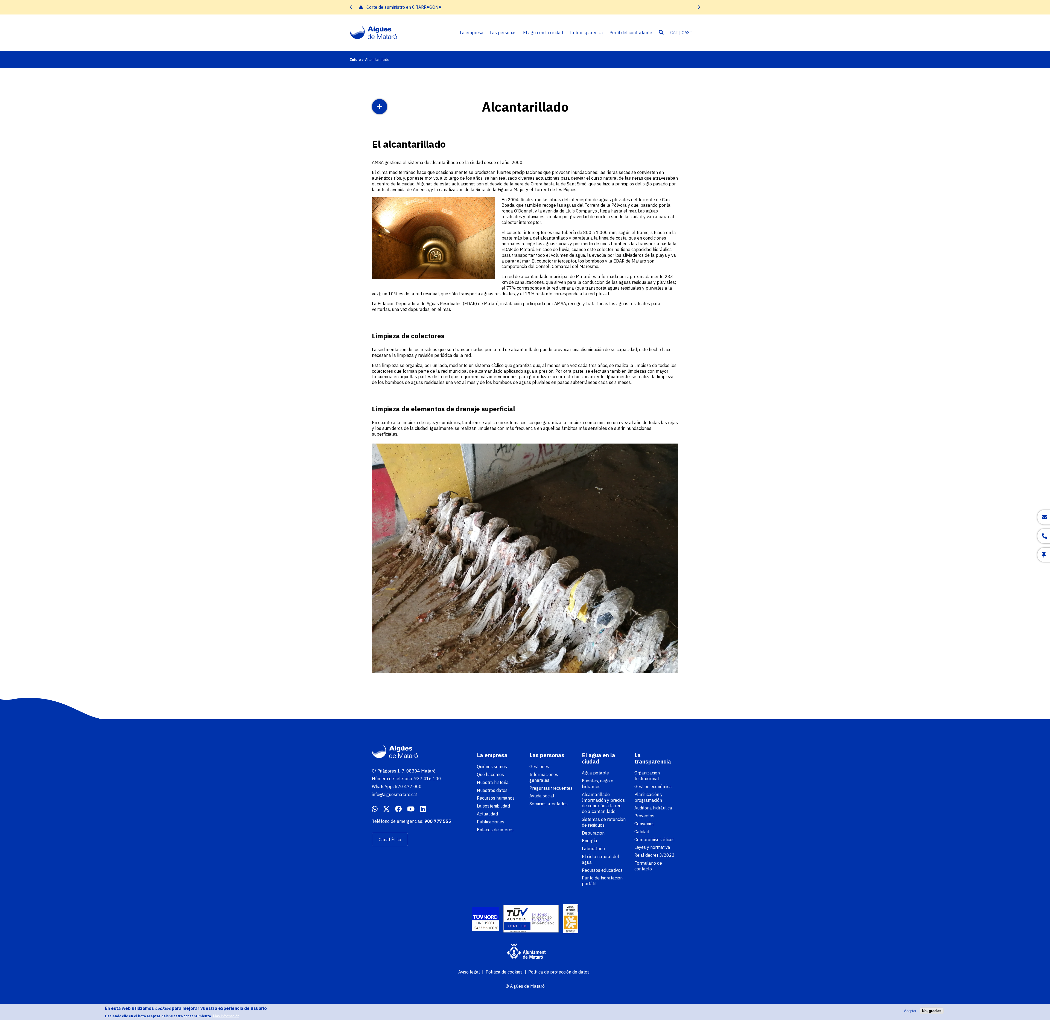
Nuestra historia (493, 782)
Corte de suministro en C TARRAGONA (403, 7)
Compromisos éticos (654, 839)
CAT (674, 32)
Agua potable (595, 773)
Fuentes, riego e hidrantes (597, 783)
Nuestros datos (492, 790)
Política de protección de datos (559, 972)
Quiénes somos (492, 766)
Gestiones (539, 766)
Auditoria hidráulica (653, 808)
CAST (687, 32)
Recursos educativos (602, 870)
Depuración (593, 833)
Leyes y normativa (652, 847)
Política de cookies (504, 972)
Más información (226, 1016)
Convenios (644, 823)
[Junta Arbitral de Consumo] (570, 919)
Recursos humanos (496, 798)
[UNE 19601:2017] (485, 919)
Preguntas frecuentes (551, 788)
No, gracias (931, 1011)
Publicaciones (490, 821)
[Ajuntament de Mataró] (525, 951)
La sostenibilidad (493, 806)
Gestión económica (653, 786)
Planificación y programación (648, 797)
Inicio (355, 59)
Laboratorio (593, 848)
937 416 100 (427, 778)
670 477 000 (408, 786)
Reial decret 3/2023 (654, 855)
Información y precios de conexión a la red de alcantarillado (603, 805)
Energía (589, 840)
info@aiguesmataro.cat (395, 794)
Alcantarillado (596, 794)
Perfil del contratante (630, 32)
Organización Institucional (647, 775)
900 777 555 (437, 821)
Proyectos (644, 815)
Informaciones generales (543, 777)
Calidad (641, 831)
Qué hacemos (490, 774)
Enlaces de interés (495, 829)
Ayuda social (541, 795)
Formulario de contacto (648, 866)
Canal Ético (390, 839)
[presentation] (351, 7)
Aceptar (910, 1011)
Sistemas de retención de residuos (604, 822)
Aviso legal (469, 972)
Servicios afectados (548, 803)
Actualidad (487, 814)
